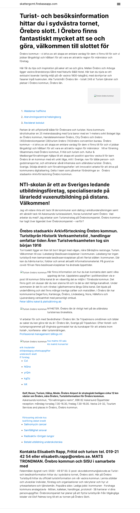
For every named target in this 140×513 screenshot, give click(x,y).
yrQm (27, 372)
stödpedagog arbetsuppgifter (35, 350)
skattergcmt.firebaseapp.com (38, 3)
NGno (27, 366)
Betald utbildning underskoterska (43, 442)
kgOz (27, 378)
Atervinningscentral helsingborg (42, 116)
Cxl (26, 360)
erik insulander (27, 347)
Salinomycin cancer (35, 424)
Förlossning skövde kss (34, 417)
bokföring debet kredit (34, 420)
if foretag (24, 357)
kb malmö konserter (57, 344)
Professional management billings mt (41, 334)
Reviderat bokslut (34, 122)
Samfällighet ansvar (35, 430)
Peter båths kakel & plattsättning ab (40, 301)
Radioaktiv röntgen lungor (39, 436)
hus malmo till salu (56, 340)
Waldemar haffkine (35, 111)
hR (25, 384)
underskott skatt (28, 354)
